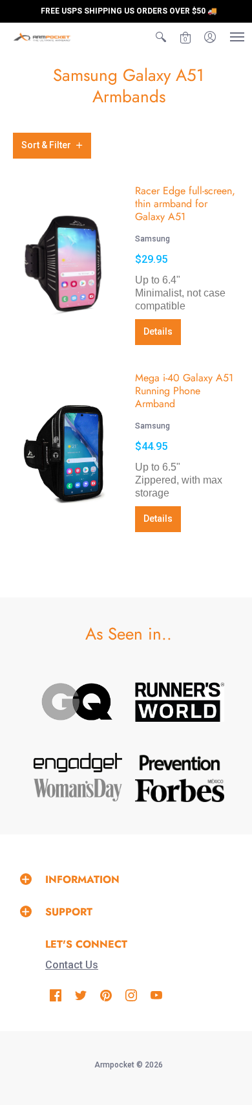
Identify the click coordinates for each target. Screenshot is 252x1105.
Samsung (152, 238)
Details (158, 331)
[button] (161, 37)
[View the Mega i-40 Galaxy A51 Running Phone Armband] (64, 451)
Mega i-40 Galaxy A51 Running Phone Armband (184, 390)
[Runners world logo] (179, 702)
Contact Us (71, 965)
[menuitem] (161, 37)
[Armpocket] (42, 37)
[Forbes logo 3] (179, 790)
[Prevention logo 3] (179, 762)
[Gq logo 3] (78, 702)
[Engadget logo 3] (78, 762)
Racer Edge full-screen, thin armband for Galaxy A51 (185, 203)
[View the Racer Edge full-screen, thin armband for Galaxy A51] (64, 264)
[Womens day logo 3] (78, 790)
